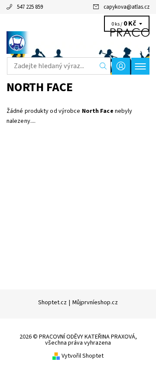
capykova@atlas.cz (127, 7)
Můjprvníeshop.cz (95, 302)
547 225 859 (30, 7)
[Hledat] (103, 66)
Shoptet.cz (52, 302)
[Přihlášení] (121, 66)
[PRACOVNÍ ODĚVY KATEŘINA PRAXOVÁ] (78, 42)
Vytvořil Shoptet (83, 356)
